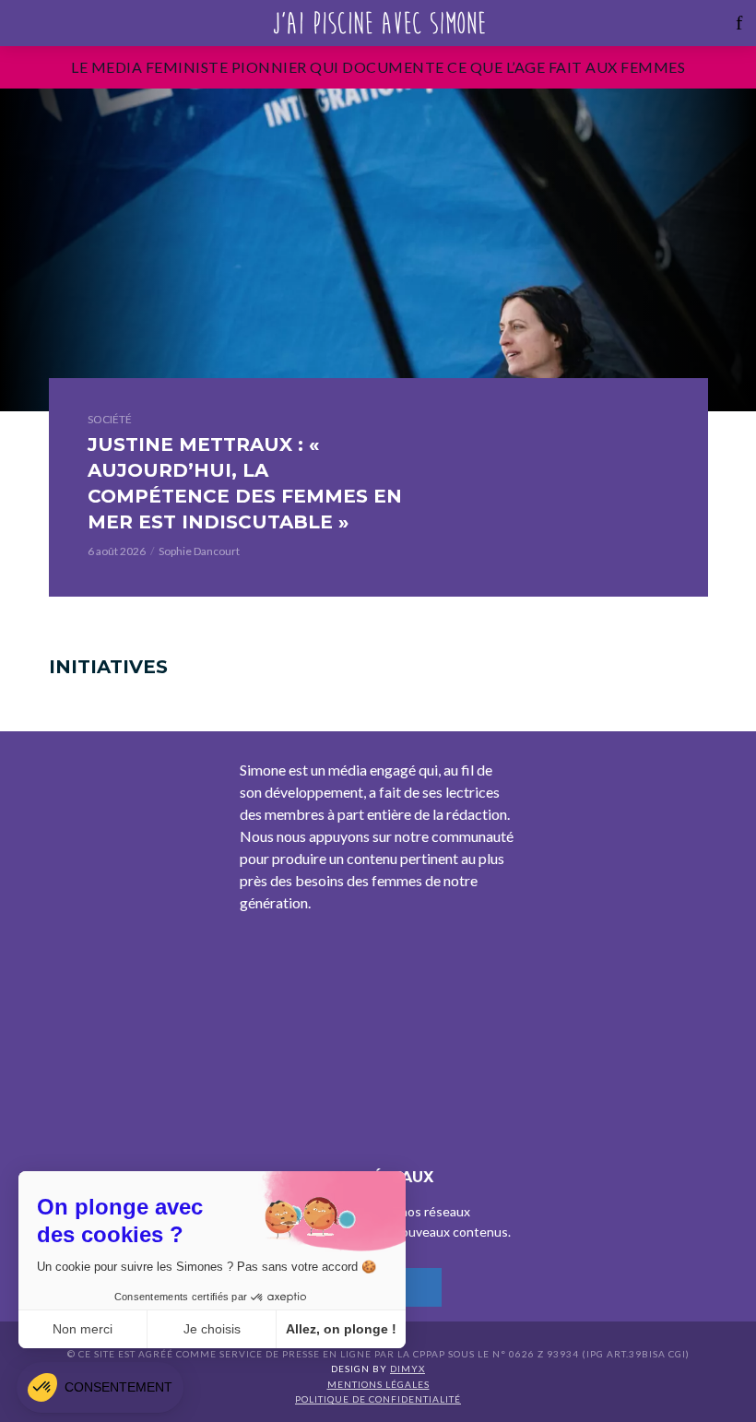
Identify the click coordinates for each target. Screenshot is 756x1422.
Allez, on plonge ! (341, 1328)
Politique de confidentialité (378, 1398)
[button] (100, 1387)
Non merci (82, 1328)
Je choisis (212, 1328)
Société (110, 419)
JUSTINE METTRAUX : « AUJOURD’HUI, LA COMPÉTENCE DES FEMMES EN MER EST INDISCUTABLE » (245, 483)
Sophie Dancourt (199, 551)
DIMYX (407, 1368)
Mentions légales (378, 1384)
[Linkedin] (422, 1287)
